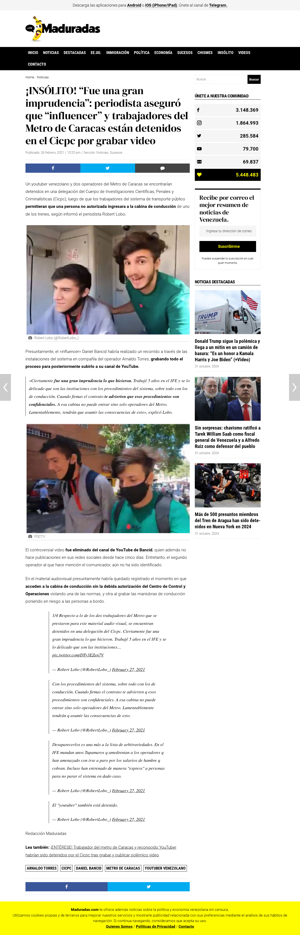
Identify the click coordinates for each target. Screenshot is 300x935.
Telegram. (218, 5)
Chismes (205, 52)
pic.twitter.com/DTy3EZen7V (78, 655)
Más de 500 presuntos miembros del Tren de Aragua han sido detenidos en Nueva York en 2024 (227, 520)
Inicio (33, 52)
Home (29, 77)
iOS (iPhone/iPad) (161, 5)
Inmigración (117, 52)
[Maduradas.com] (62, 40)
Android (134, 5)
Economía (163, 52)
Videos (244, 52)
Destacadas (75, 52)
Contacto (37, 64)
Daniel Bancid (88, 868)
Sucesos (185, 52)
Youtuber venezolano (165, 868)
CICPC (66, 868)
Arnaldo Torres (42, 868)
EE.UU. (96, 52)
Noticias (51, 52)
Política (142, 52)
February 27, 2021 (128, 669)
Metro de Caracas (123, 868)
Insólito (225, 52)
